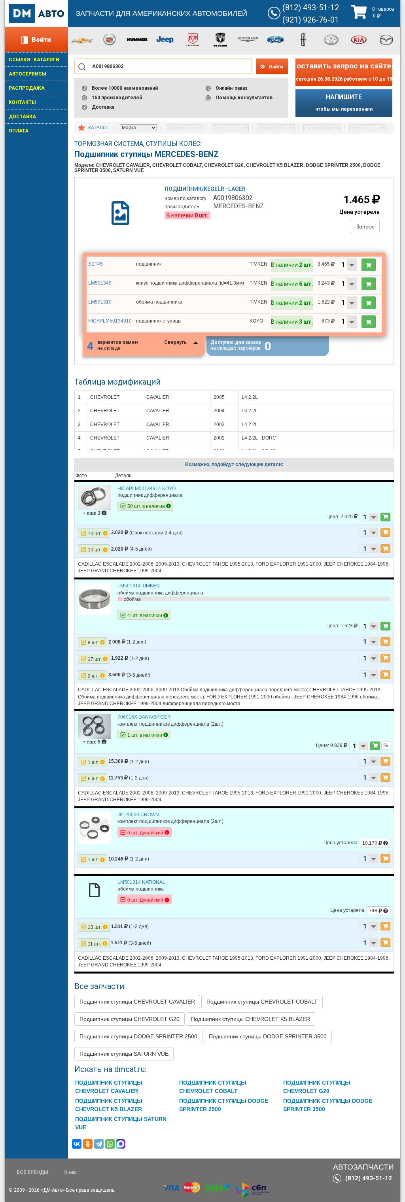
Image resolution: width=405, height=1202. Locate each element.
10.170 (370, 843)
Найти (276, 67)
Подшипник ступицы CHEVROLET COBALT (262, 1001)
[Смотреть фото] (94, 497)
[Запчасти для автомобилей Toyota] (331, 39)
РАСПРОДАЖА (27, 88)
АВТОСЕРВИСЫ (27, 74)
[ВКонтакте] (76, 1144)
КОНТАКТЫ (22, 102)
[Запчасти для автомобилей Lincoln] (303, 39)
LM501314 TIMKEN (138, 586)
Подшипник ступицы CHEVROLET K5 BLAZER (250, 1019)
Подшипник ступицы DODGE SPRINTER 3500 (268, 1036)
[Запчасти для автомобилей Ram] (220, 39)
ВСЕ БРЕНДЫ (32, 1172)
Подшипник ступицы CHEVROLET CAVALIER (137, 1001)
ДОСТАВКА (22, 116)
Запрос (365, 226)
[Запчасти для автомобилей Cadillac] (109, 39)
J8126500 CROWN (138, 814)
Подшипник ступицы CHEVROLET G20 (129, 1019)
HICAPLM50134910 (110, 321)
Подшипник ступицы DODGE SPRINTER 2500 (138, 1036)
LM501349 (100, 283)
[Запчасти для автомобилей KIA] (359, 39)
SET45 (95, 264)
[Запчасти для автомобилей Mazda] (386, 39)
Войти (41, 39)
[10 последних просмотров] (81, 128)
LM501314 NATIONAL (141, 882)
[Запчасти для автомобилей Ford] (276, 39)
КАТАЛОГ (98, 127)
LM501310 (100, 302)
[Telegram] (99, 1144)
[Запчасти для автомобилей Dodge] (192, 39)
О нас (70, 1172)
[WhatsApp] (110, 1144)
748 (374, 910)
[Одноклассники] (88, 1144)
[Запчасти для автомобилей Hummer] (137, 39)
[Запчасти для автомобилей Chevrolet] (82, 40)
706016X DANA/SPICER (144, 717)
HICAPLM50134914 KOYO (146, 488)
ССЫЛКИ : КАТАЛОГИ (34, 59)
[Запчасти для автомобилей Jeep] (165, 39)
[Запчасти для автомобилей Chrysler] (248, 39)
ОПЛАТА (18, 131)
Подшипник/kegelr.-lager (205, 189)
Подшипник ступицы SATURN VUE (123, 1054)
